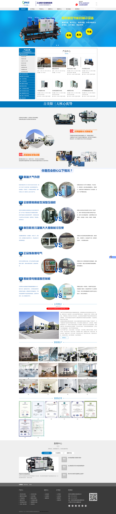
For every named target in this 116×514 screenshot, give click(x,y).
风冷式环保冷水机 (24, 71)
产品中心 (41, 9)
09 (87, 362)
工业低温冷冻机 (25, 88)
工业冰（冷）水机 (24, 60)
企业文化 (59, 496)
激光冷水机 (24, 86)
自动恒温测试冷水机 (57, 90)
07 (48, 378)
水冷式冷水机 (24, 74)
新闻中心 (50, 9)
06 (67, 378)
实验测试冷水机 (25, 93)
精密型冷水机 (70, 90)
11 (48, 362)
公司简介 (59, 494)
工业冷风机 (24, 78)
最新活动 (69, 453)
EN (96, 2)
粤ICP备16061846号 (44, 511)
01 (87, 394)
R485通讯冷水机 (86, 68)
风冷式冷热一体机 (71, 68)
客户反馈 (68, 9)
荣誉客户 (59, 498)
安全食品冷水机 (25, 90)
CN (96, 4)
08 (28, 378)
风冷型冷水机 (23, 56)
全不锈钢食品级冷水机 (87, 90)
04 (28, 394)
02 (67, 394)
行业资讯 (58, 453)
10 (67, 362)
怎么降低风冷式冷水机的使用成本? (76, 465)
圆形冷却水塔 (55, 68)
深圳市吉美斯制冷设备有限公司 (58, 28)
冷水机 (30, 484)
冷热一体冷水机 (25, 95)
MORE (66, 53)
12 (28, 362)
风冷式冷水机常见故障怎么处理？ (76, 473)
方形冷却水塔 (40, 68)
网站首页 (23, 9)
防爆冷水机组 (24, 83)
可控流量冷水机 (41, 90)
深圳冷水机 (26, 484)
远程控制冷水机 (24, 67)
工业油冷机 (24, 81)
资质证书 (59, 500)
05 (87, 378)
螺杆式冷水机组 (25, 76)
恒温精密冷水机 (24, 69)
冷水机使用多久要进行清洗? (74, 457)
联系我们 (77, 9)
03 (48, 394)
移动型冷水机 (23, 65)
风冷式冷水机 (24, 54)
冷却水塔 (23, 98)
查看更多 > (64, 337)
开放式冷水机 (23, 58)
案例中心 (59, 9)
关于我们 (32, 9)
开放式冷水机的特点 (24, 474)
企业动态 (46, 453)
